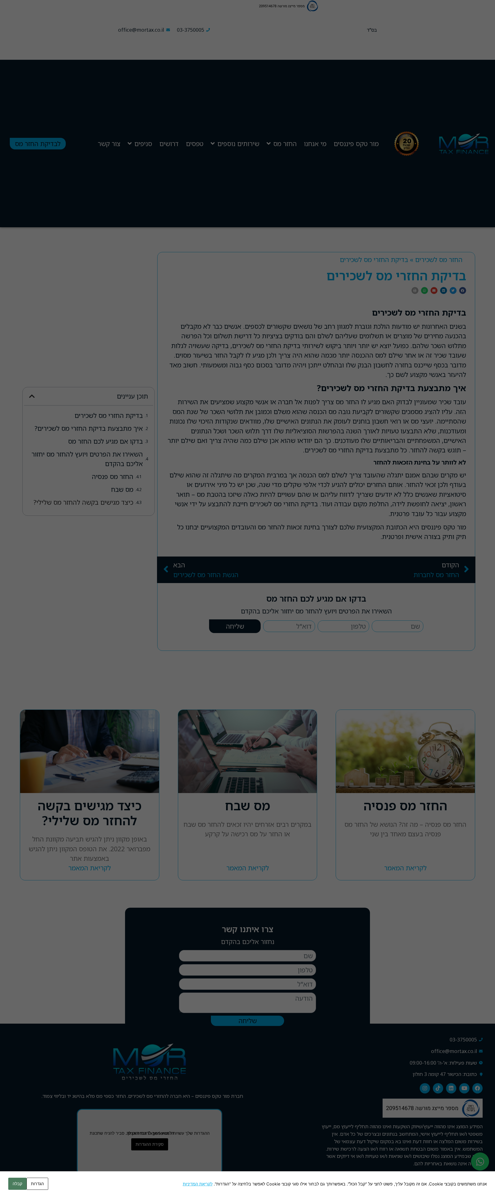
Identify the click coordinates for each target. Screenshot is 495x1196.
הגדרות (37, 1183)
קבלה (17, 1183)
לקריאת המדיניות (197, 1183)
